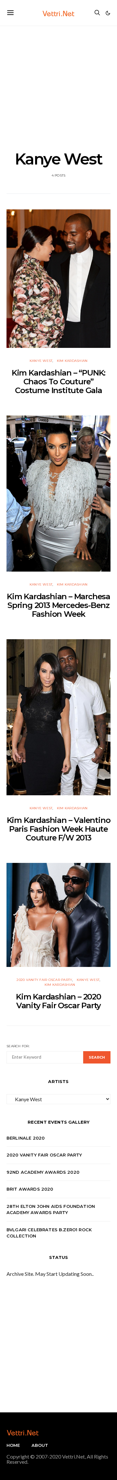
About (40, 1445)
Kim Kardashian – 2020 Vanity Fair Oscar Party (58, 1001)
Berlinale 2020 (25, 1138)
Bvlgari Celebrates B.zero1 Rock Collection (49, 1233)
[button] (107, 13)
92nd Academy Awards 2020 (42, 1172)
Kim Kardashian (72, 361)
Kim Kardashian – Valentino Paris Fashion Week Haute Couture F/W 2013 (58, 828)
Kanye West (41, 361)
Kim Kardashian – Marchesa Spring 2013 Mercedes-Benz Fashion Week (58, 605)
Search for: (18, 1046)
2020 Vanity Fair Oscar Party (44, 980)
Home (13, 1445)
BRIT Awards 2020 (29, 1189)
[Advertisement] (58, 84)
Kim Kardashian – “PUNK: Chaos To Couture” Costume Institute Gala (58, 381)
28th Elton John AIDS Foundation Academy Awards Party (50, 1209)
